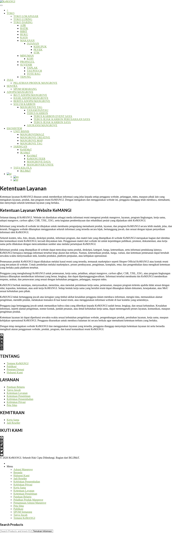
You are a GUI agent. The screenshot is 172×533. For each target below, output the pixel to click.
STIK (37, 52)
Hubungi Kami (15, 372)
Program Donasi (15, 369)
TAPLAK (32, 67)
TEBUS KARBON (37, 113)
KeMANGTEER (36, 158)
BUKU (24, 34)
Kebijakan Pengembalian (20, 399)
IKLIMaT (25, 170)
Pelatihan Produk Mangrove (28, 499)
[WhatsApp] (86, 345)
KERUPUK (40, 46)
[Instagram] (86, 441)
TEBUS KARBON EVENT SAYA (53, 116)
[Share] (86, 348)
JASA (10, 79)
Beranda (17, 472)
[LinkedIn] (86, 338)
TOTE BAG (33, 73)
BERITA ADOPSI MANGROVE (31, 101)
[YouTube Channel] (86, 454)
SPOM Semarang (22, 511)
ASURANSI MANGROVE (42, 125)
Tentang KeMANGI (17, 363)
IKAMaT (25, 152)
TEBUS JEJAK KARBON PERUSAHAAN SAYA (62, 119)
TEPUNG (25, 76)
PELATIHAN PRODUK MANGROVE (35, 82)
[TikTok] (86, 444)
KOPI (30, 58)
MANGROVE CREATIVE (35, 137)
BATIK (24, 28)
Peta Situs (12, 405)
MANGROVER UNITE (40, 164)
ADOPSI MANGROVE (20, 92)
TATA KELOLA (22, 167)
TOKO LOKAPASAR (25, 16)
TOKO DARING (23, 22)
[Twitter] (86, 451)
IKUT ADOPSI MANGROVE (30, 95)
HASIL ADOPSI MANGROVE (30, 98)
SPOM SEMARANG (25, 89)
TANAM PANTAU (37, 110)
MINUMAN (27, 55)
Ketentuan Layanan (17, 393)
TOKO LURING (22, 19)
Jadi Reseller (13, 422)
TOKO (10, 13)
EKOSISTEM (14, 128)
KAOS (24, 37)
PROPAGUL (27, 61)
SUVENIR (26, 64)
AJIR (23, 25)
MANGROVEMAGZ (32, 134)
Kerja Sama (13, 419)
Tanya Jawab (14, 390)
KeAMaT (32, 155)
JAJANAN (33, 43)
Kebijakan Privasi (16, 402)
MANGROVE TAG (31, 107)
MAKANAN (27, 40)
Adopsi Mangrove (23, 469)
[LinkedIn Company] (86, 447)
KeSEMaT (26, 149)
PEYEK (38, 49)
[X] (86, 342)
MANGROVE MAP (31, 140)
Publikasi (11, 366)
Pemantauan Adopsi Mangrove (29, 502)
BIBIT (23, 31)
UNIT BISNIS (21, 131)
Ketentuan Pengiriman (18, 396)
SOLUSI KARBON (24, 104)
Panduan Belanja (16, 387)
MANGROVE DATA (39, 161)
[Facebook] (86, 335)
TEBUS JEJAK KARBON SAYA (52, 122)
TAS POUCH (34, 70)
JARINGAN (20, 146)
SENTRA (12, 86)
